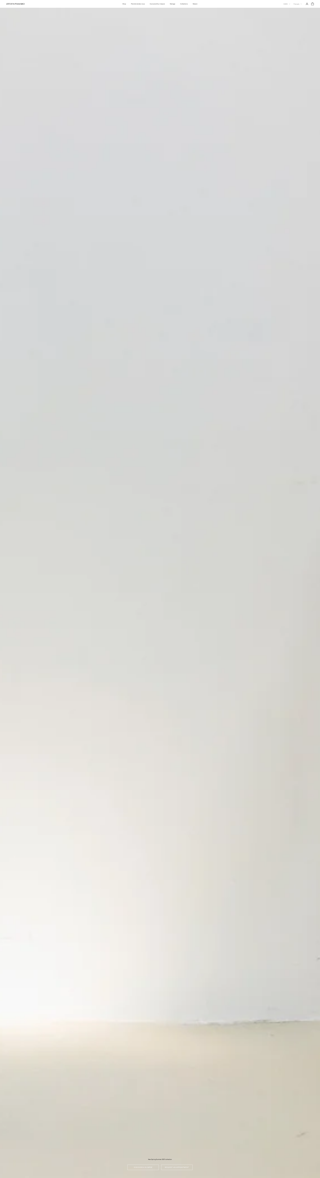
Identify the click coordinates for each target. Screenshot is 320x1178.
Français (296, 4)
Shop (124, 4)
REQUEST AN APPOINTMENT (177, 1167)
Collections (184, 4)
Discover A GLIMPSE (143, 1167)
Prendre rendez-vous (138, 4)
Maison (195, 4)
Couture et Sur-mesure (157, 4)
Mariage (172, 4)
